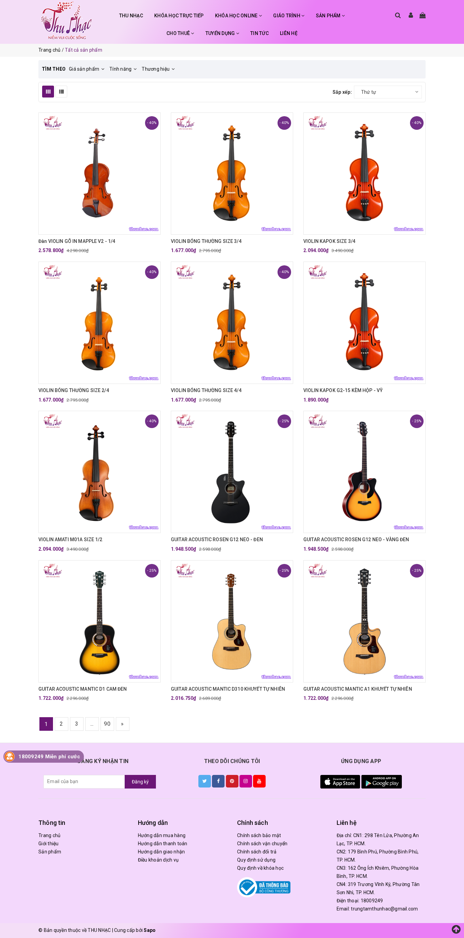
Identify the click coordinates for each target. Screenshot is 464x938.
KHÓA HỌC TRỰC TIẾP (179, 15)
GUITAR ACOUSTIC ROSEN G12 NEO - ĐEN (217, 539)
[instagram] (245, 781)
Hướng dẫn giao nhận (161, 851)
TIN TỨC (259, 33)
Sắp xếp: (342, 92)
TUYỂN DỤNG (221, 33)
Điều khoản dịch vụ (158, 860)
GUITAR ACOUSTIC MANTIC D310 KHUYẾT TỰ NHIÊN (228, 689)
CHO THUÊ (178, 33)
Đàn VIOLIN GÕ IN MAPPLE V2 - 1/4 (76, 241)
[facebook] (218, 781)
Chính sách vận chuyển (262, 843)
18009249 (372, 900)
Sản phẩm (49, 851)
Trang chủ (49, 835)
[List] (61, 92)
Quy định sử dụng (256, 860)
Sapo (150, 930)
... (92, 724)
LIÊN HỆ (289, 33)
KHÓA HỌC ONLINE (237, 15)
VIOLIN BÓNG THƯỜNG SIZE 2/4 (73, 390)
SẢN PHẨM (329, 15)
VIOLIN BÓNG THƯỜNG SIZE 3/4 (206, 241)
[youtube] (259, 781)
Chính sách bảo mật (259, 835)
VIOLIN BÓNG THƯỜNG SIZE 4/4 (206, 390)
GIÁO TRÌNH (287, 15)
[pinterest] (232, 781)
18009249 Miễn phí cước (49, 757)
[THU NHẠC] (66, 20)
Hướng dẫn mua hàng (162, 835)
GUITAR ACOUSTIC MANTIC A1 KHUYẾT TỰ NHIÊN (357, 689)
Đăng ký (140, 781)
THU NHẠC (131, 15)
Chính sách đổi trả (257, 851)
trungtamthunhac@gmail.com (384, 909)
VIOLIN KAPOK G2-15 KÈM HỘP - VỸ (343, 390)
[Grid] (48, 92)
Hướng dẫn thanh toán (163, 843)
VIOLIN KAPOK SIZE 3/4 (329, 241)
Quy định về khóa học (260, 868)
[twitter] (204, 781)
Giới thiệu (48, 843)
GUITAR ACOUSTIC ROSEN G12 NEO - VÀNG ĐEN (356, 539)
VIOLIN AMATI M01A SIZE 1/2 (70, 539)
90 (107, 724)
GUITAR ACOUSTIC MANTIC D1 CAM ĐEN (82, 689)
